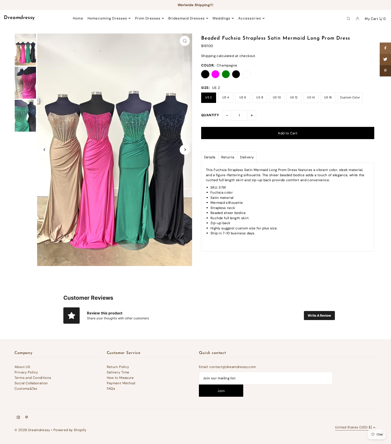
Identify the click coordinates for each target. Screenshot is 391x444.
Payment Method (121, 383)
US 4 (225, 97)
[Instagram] (18, 417)
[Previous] (44, 150)
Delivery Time (118, 372)
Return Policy (118, 367)
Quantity (210, 115)
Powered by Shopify (69, 430)
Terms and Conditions (32, 377)
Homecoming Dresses (107, 18)
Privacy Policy (26, 372)
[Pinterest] (26, 417)
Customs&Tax (25, 388)
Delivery (247, 157)
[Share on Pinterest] (385, 70)
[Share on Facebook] (385, 48)
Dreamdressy (19, 17)
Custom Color (350, 97)
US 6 (242, 97)
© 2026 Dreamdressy (32, 430)
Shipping (208, 56)
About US (22, 367)
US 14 (311, 97)
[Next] (185, 150)
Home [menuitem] (78, 18)
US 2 (208, 97)
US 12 (294, 97)
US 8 (259, 97)
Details (210, 157)
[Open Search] (348, 18)
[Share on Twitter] (385, 59)
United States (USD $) (353, 428)
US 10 (277, 97)
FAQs (111, 388)
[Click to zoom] (185, 41)
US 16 (328, 97)
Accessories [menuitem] (249, 18)
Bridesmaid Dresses (186, 18)
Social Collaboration (31, 383)
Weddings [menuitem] (221, 18)
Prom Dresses (148, 18)
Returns (228, 157)
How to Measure (120, 377)
